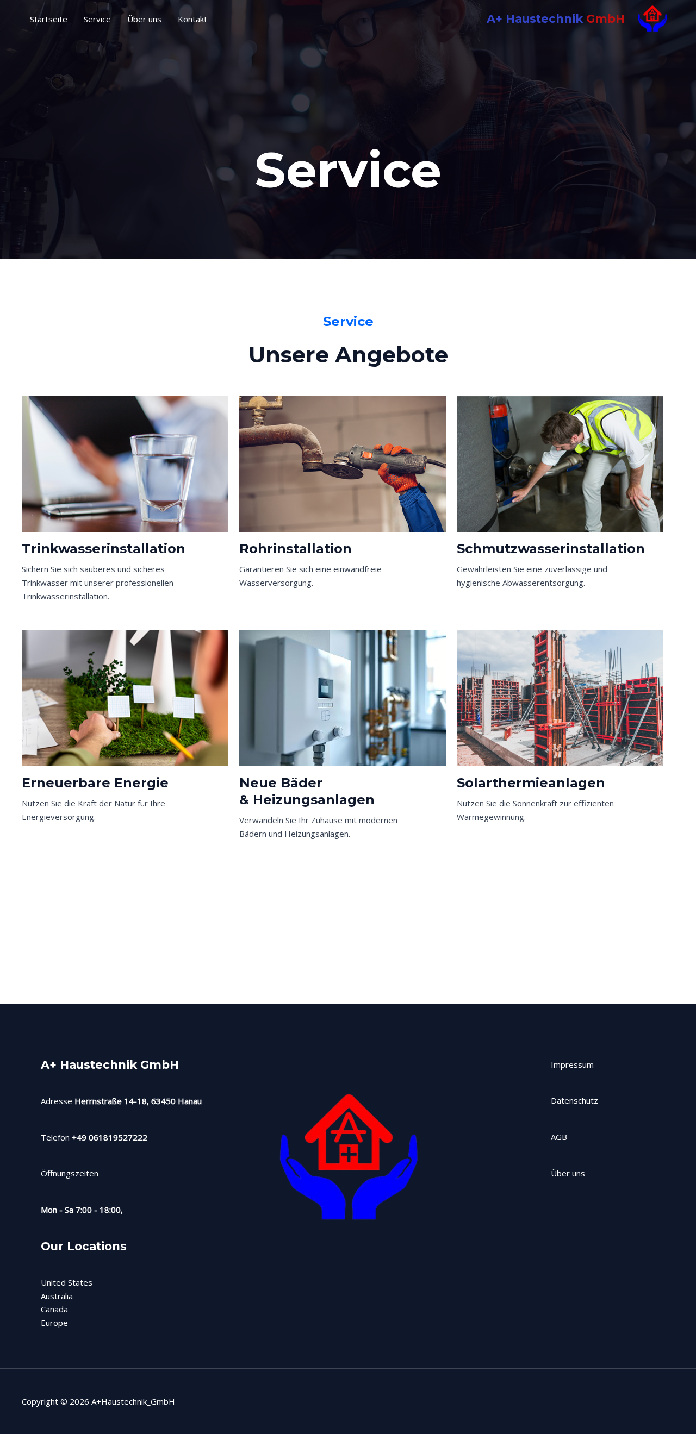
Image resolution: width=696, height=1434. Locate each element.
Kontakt (192, 19)
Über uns (144, 19)
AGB (559, 1136)
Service (97, 19)
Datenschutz (574, 1100)
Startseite (48, 19)
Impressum (572, 1064)
